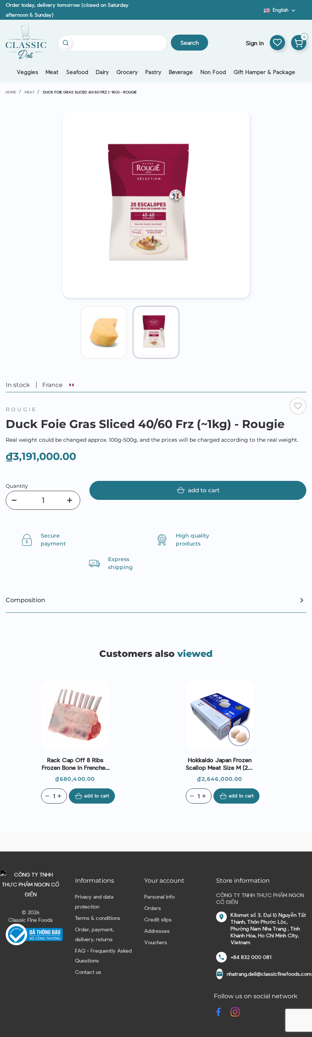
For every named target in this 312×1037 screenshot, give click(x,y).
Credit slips (158, 919)
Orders (152, 908)
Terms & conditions (97, 918)
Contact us (88, 972)
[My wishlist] (277, 42)
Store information (243, 880)
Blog (259, 12)
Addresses (157, 931)
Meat (52, 71)
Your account (164, 880)
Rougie (21, 409)
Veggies (27, 71)
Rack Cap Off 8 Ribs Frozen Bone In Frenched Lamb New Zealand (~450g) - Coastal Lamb (75, 763)
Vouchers (155, 942)
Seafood (77, 71)
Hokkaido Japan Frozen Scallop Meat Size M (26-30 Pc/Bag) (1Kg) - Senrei (220, 763)
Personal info (159, 896)
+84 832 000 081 (251, 957)
